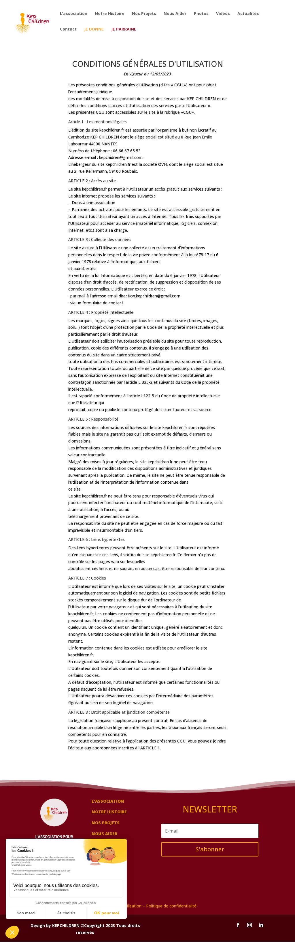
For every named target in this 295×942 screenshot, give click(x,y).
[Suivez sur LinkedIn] (261, 925)
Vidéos (223, 14)
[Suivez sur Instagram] (249, 925)
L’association (73, 14)
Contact (68, 29)
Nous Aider (175, 14)
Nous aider (104, 833)
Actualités (248, 14)
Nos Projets (144, 14)
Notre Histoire (109, 14)
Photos (201, 14)
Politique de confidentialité (171, 906)
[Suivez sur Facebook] (238, 925)
